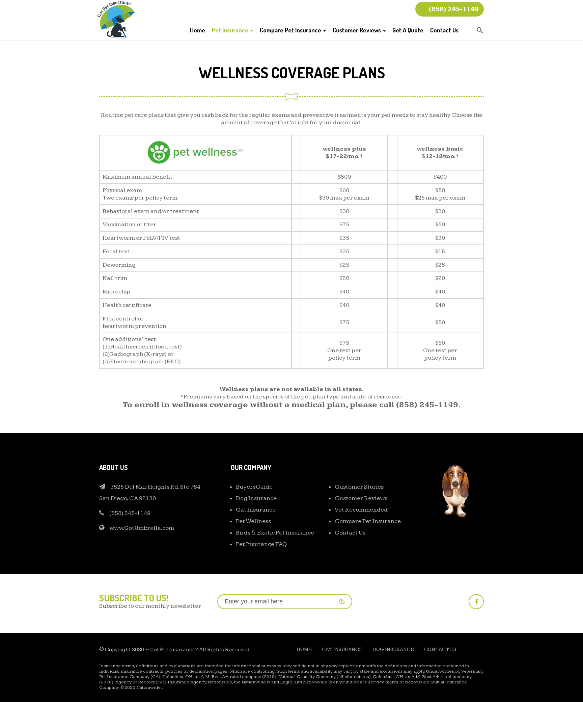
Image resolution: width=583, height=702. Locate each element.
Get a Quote (407, 30)
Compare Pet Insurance (291, 30)
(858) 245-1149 (454, 9)
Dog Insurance (256, 498)
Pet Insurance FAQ (261, 544)
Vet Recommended (361, 509)
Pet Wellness (253, 521)
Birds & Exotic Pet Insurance (275, 532)
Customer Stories (359, 486)
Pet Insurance (231, 30)
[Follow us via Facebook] (476, 601)
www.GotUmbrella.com (141, 527)
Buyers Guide (254, 486)
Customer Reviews (357, 30)
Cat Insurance (256, 509)
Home (197, 30)
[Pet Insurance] (116, 19)
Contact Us (444, 30)
